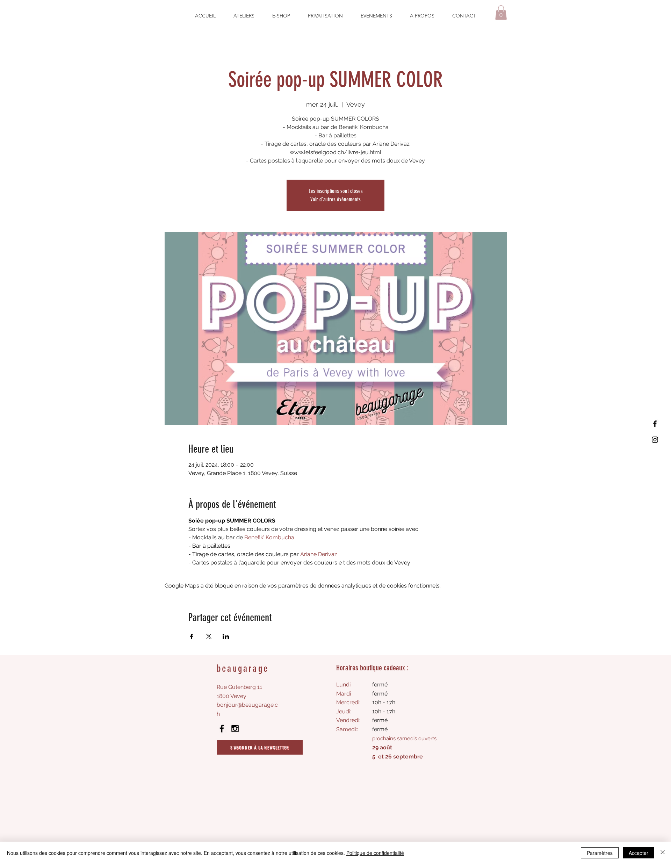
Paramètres (600, 852)
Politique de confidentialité (375, 852)
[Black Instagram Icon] (235, 728)
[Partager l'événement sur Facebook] (191, 636)
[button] (501, 12)
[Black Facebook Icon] (222, 728)
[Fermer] (662, 852)
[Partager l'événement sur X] (208, 636)
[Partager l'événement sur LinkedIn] (226, 636)
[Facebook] (655, 423)
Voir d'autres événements (335, 199)
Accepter (638, 852)
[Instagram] (655, 439)
